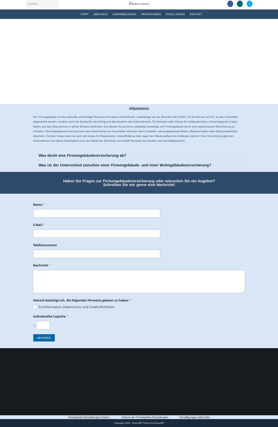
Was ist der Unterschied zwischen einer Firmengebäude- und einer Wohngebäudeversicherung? (125, 165)
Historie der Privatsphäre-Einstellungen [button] (145, 417)
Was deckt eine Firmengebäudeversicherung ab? (82, 155)
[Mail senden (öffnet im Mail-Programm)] (249, 4)
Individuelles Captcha (50, 316)
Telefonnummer (45, 245)
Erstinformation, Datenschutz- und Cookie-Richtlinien (77, 307)
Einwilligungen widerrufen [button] (195, 417)
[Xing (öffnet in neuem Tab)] (240, 4)
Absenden (44, 337)
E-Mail (39, 225)
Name (39, 205)
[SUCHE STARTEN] (55, 4)
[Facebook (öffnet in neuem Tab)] (230, 4)
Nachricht (42, 265)
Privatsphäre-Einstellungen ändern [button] (88, 417)
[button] (139, 155)
